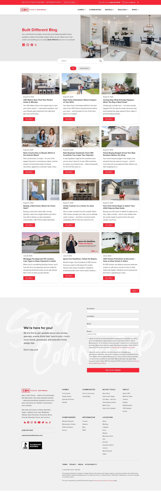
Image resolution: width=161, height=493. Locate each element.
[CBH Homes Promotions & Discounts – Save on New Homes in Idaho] (120, 257)
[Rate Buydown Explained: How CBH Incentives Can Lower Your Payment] (80, 151)
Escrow (64, 430)
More (134, 10)
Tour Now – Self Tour (109, 399)
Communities (95, 10)
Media (80, 464)
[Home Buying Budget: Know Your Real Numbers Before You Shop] (120, 151)
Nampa (105, 433)
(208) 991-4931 (27, 430)
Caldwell (105, 427)
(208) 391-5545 (114, 2)
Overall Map (86, 396)
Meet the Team (127, 396)
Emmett (105, 442)
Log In (130, 2)
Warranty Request (68, 421)
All (73, 68)
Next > (135, 291)
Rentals (108, 10)
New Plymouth (107, 451)
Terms (65, 464)
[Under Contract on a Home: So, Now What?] (80, 204)
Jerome (105, 448)
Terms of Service (117, 347)
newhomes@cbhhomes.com (32, 435)
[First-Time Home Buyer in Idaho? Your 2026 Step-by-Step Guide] (120, 204)
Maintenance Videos (69, 424)
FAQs (84, 430)
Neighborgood (127, 405)
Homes (81, 10)
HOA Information (67, 427)
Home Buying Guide (109, 402)
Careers (125, 399)
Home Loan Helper (109, 396)
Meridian (105, 424)
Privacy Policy (130, 347)
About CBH (126, 393)
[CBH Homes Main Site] (33, 10)
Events (125, 411)
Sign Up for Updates (113, 370)
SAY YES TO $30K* (69, 2)
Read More (29, 119)
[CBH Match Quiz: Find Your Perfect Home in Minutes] (40, 98)
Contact (84, 421)
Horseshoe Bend (108, 445)
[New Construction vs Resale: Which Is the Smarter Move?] (40, 151)
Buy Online (106, 393)
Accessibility (91, 464)
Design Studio (66, 396)
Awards (125, 402)
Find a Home (66, 393)
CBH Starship (127, 408)
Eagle (104, 454)
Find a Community (88, 393)
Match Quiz (106, 405)
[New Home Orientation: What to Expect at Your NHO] (80, 98)
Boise (104, 421)
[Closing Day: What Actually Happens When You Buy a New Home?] (120, 98)
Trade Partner (84, 68)
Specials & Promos (68, 399)
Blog (83, 427)
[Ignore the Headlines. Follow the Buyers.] (80, 257)
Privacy (72, 464)
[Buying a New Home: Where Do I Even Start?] (40, 204)
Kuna (104, 430)
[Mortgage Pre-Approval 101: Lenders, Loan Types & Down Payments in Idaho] (40, 257)
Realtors (122, 10)
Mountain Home (108, 436)
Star (104, 439)
